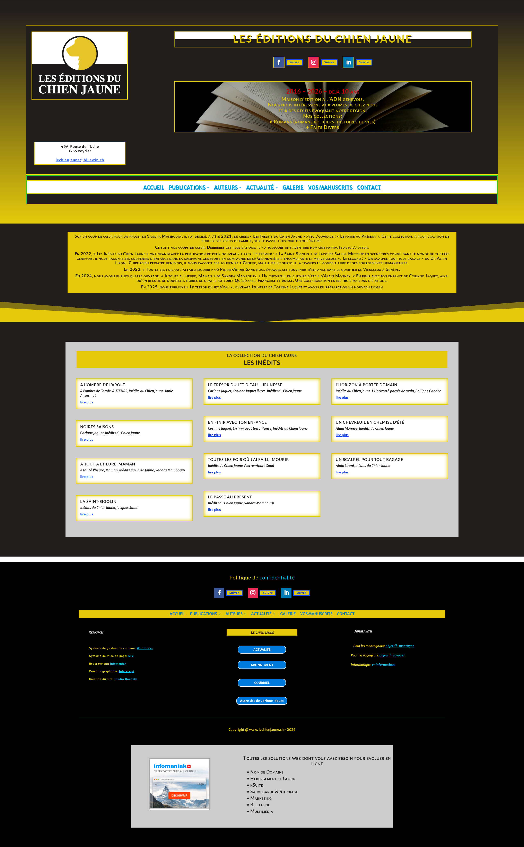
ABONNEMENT (262, 665)
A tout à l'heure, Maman (99, 470)
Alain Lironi (345, 465)
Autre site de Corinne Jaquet (262, 701)
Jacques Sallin (127, 507)
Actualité (260, 188)
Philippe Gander (428, 391)
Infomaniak (118, 663)
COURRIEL (262, 683)
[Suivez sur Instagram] (313, 62)
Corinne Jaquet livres (249, 391)
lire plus (86, 402)
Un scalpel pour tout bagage (369, 459)
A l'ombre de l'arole (95, 391)
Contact (369, 188)
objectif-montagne (400, 646)
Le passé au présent (230, 497)
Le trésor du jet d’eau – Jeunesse (245, 384)
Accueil (153, 188)
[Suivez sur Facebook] (279, 62)
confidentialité (277, 577)
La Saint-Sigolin (98, 501)
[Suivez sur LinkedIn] (348, 62)
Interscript (126, 671)
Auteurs (226, 188)
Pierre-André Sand (259, 465)
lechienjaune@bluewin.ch (80, 160)
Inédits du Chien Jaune (146, 391)
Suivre (294, 62)
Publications (187, 188)
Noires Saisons (97, 426)
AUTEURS (119, 391)
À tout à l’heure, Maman (107, 464)
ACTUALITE (261, 650)
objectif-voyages (392, 655)
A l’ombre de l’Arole (102, 384)
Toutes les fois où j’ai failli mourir (248, 459)
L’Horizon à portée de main (366, 384)
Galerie (293, 188)
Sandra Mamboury (170, 470)
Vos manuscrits (330, 188)
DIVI (131, 655)
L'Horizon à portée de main (393, 391)
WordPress (145, 648)
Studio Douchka (126, 679)
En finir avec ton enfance (237, 422)
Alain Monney (347, 428)
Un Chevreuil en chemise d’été (370, 422)
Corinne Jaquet (92, 433)
